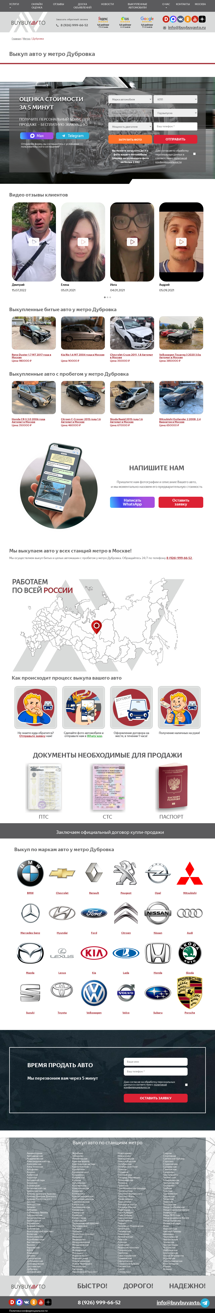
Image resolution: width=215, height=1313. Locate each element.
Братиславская (34, 1191)
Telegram (76, 135)
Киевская (77, 1215)
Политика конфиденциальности (28, 1310)
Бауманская (33, 1223)
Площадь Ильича (127, 1207)
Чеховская (168, 1242)
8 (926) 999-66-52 (74, 25)
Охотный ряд (125, 1174)
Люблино (77, 1231)
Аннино (31, 1172)
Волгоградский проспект (40, 1231)
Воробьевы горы (35, 1239)
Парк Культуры (125, 1212)
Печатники (123, 1228)
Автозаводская (35, 1156)
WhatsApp (132, 502)
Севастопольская (127, 1255)
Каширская (78, 1212)
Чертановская (170, 1239)
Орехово (122, 1169)
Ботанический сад (36, 1188)
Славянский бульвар (128, 1263)
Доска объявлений (83, 6)
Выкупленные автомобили (137, 6)
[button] (104, 298)
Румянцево (123, 1244)
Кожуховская (79, 1220)
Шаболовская (170, 1250)
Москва (200, 4)
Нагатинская (79, 1266)
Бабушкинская (34, 1215)
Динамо (31, 1255)
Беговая (31, 1201)
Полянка (122, 1182)
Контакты (183, 4)
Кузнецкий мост (80, 1172)
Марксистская (79, 1255)
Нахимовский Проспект (84, 1271)
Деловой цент (34, 1271)
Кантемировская (81, 1207)
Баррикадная (34, 1220)
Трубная (167, 1188)
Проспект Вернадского (130, 1193)
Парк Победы (125, 1215)
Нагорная (77, 1269)
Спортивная (169, 1156)
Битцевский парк (36, 1180)
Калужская (78, 1204)
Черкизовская (170, 1236)
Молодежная (79, 1250)
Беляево (31, 1207)
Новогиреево (125, 1153)
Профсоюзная (125, 1199)
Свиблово (123, 1253)
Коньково (77, 1191)
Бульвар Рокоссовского (39, 1199)
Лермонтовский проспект (85, 1223)
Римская (122, 1242)
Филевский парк (171, 1223)
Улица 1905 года (171, 1215)
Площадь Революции (129, 1177)
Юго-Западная (170, 1263)
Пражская (123, 1185)
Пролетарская (125, 1191)
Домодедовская (35, 1263)
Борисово (32, 1182)
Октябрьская (125, 1164)
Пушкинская (124, 1201)
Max (40, 135)
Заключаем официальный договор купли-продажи (110, 832)
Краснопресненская (83, 1199)
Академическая (35, 1158)
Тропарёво (169, 1185)
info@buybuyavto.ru (187, 27)
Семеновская (125, 1258)
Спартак (167, 1153)
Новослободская (127, 1161)
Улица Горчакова (172, 1220)
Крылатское (78, 1169)
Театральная (169, 1204)
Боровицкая (33, 1185)
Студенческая (170, 1164)
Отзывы (58, 4)
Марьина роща (80, 1258)
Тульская (167, 1191)
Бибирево (32, 1209)
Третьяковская (171, 1182)
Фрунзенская (170, 1228)
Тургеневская (170, 1193)
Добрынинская (35, 1261)
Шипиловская (170, 1253)
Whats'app (94, 736)
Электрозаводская (172, 1261)
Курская (76, 1180)
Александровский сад (38, 1161)
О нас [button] (166, 4)
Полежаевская (125, 1180)
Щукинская (169, 1258)
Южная (167, 1266)
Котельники (78, 1193)
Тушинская (169, 1196)
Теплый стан (169, 1177)
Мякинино (77, 1253)
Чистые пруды (170, 1244)
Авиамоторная (34, 1153)
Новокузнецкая (126, 1158)
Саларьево (168, 1172)
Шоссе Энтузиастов (173, 1255)
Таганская (168, 1199)
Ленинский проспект (83, 1234)
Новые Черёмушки (82, 1263)
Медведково (78, 1239)
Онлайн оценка (36, 6)
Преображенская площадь (132, 1188)
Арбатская (32, 1174)
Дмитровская (34, 1258)
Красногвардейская (82, 1196)
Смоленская (124, 1266)
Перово (122, 1223)
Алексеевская (34, 1164)
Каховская (77, 1209)
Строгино (168, 1161)
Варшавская (33, 1247)
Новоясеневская (81, 1261)
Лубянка (76, 1228)
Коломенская (79, 1185)
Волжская (32, 1234)
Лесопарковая (79, 1226)
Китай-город (79, 1218)
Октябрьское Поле (128, 1166)
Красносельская (81, 1201)
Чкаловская (169, 1247)
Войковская (33, 1228)
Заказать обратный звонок (72, 19)
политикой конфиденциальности (145, 1086)
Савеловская (170, 1169)
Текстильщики (170, 1174)
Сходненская (125, 1250)
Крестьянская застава (83, 1164)
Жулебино (77, 1153)
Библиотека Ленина (37, 1212)
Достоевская (33, 1266)
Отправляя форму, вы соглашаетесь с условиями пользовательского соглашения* (50, 145)
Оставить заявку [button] (180, 502)
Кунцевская (78, 1177)
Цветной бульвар (172, 1231)
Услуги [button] (14, 4)
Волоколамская (35, 1236)
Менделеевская (80, 1244)
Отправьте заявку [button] (32, 736)
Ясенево (167, 1269)
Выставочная (33, 1242)
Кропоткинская (80, 1166)
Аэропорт (32, 1177)
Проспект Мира (126, 1196)
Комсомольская (80, 1188)
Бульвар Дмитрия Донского (41, 1196)
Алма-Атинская (35, 1166)
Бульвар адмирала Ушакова (41, 1193)
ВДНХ (30, 1250)
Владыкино (33, 1253)
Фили (166, 1226)
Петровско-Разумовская (130, 1226)
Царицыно (168, 1234)
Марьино (77, 1236)
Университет (169, 1212)
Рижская (122, 1239)
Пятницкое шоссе (127, 1204)
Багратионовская (36, 1218)
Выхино (31, 1244)
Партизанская (125, 1218)
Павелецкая (124, 1209)
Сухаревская (170, 1166)
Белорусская (33, 1204)
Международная (81, 1242)
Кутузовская (78, 1182)
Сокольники (124, 1271)
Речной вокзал (125, 1236)
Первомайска (125, 1220)
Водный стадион (35, 1226)
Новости (107, 4)
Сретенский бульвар (174, 1158)
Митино (76, 1247)
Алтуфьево (32, 1169)
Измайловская (79, 1158)
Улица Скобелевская (174, 1207)
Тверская (168, 1201)
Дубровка (32, 1269)
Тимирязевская (171, 1180)
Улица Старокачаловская (176, 1209)
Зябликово (77, 1156)
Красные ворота (80, 1161)
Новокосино (124, 1156)
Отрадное (123, 1172)
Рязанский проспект (128, 1247)
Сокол (121, 1269)
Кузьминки (78, 1174)
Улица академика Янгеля (176, 1218)
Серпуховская (125, 1261)
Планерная (123, 1234)
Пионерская (124, 1231)
